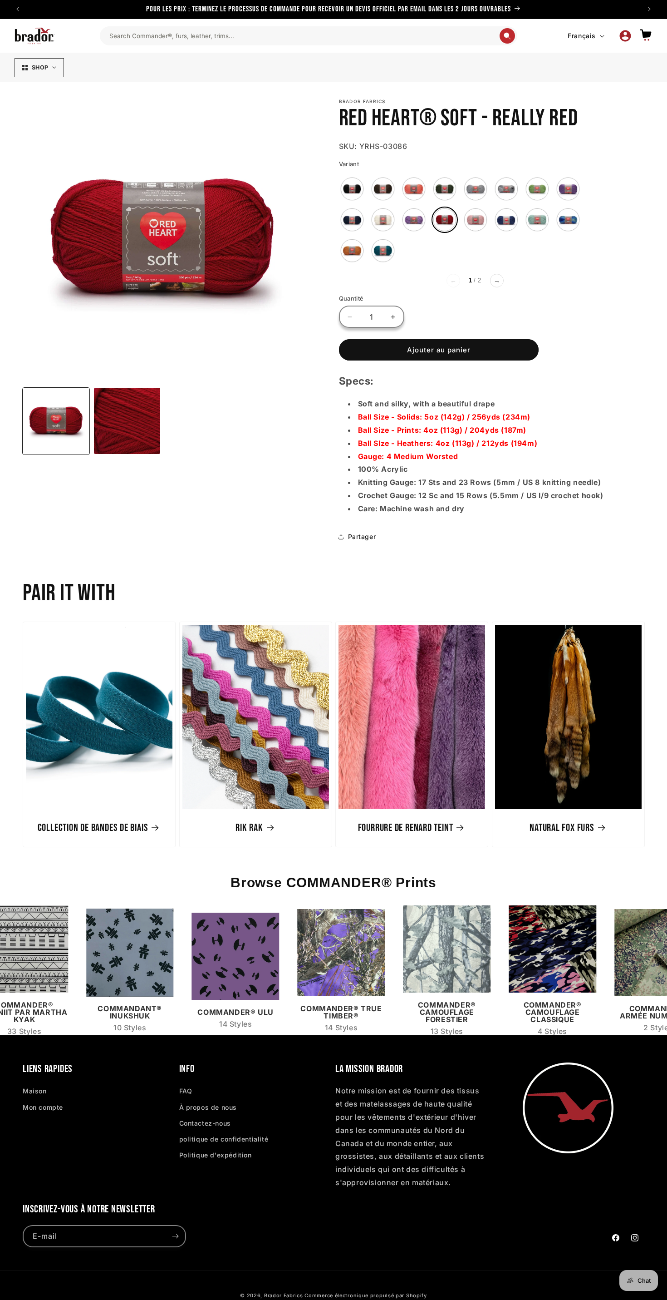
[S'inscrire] (175, 1236)
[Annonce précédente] (18, 9)
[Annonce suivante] (649, 9)
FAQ (185, 1091)
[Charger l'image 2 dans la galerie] (127, 421)
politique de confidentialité (224, 1139)
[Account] (625, 36)
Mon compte (43, 1107)
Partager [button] (362, 536)
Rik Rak (249, 827)
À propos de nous (208, 1107)
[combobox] (304, 36)
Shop (40, 67)
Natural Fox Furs (562, 827)
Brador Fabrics (283, 1295)
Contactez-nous (205, 1123)
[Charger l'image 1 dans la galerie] (56, 421)
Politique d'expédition (215, 1155)
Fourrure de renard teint (405, 827)
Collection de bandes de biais (93, 827)
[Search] (507, 36)
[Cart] (645, 35)
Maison (35, 1091)
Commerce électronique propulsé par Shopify (365, 1295)
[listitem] (352, 189)
